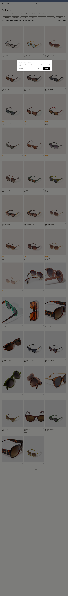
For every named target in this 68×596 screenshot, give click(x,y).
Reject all (38, 68)
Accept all (46, 68)
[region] (34, 65)
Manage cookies (21, 68)
